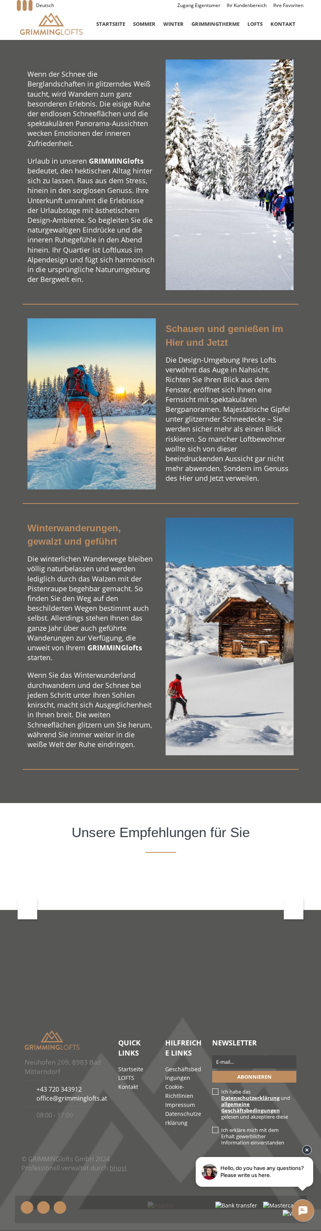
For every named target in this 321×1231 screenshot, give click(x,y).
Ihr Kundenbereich (247, 5)
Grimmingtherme (215, 23)
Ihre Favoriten (288, 5)
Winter (173, 23)
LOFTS (255, 23)
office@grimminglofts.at (71, 1098)
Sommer (144, 23)
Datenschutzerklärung (250, 1097)
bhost (118, 1168)
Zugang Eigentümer (198, 5)
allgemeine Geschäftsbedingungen (250, 1107)
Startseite (110, 23)
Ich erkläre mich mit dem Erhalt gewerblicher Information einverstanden (252, 1136)
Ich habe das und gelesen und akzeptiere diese (255, 1104)
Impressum (180, 1104)
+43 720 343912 (59, 1089)
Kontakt (283, 23)
